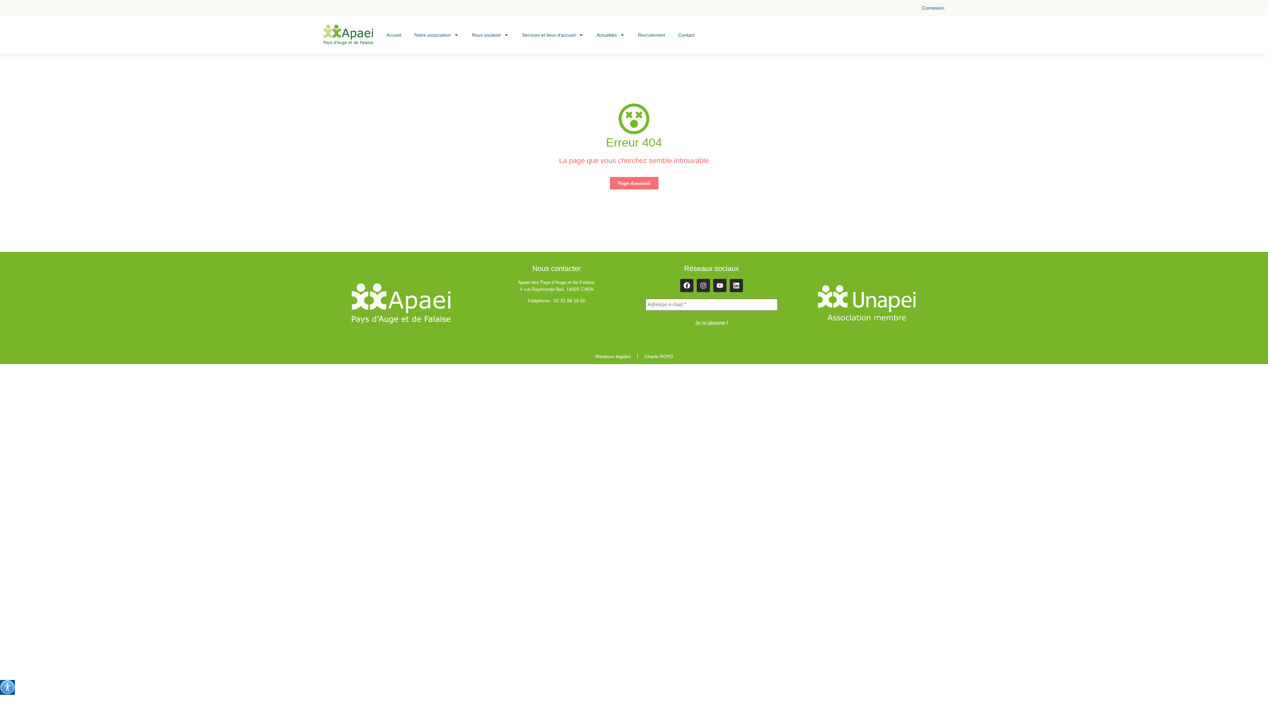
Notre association (432, 35)
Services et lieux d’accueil (549, 35)
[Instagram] (703, 285)
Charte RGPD (658, 356)
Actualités (607, 35)
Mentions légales (613, 356)
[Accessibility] (7, 687)
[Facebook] (686, 285)
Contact (686, 35)
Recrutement (651, 35)
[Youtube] (719, 285)
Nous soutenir (486, 35)
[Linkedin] (736, 285)
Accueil (393, 35)
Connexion (933, 8)
